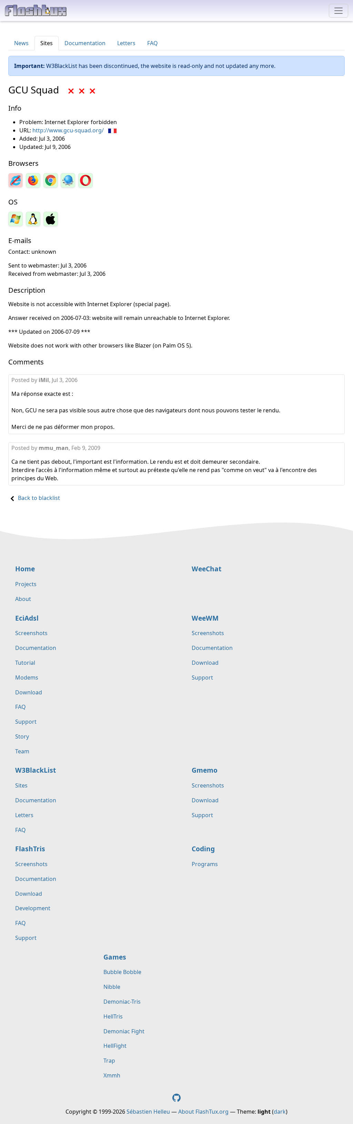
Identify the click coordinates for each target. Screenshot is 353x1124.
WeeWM (205, 618)
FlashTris (30, 848)
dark (280, 1111)
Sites (46, 43)
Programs (205, 864)
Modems (26, 677)
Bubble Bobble (122, 972)
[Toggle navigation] (338, 11)
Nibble (111, 987)
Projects (26, 584)
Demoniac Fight (123, 1031)
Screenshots (31, 633)
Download (28, 692)
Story (22, 736)
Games (114, 957)
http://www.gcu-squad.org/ (68, 130)
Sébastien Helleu (148, 1111)
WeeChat (206, 568)
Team (22, 751)
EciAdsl (27, 618)
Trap (109, 1060)
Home (25, 568)
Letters (126, 43)
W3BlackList (35, 770)
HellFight (115, 1046)
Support (26, 721)
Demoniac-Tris (122, 1001)
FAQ (152, 43)
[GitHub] (176, 1097)
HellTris (113, 1016)
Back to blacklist (39, 498)
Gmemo (205, 770)
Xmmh (111, 1075)
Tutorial (25, 662)
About (23, 599)
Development (32, 908)
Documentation (84, 43)
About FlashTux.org (203, 1111)
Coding (203, 848)
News (21, 43)
